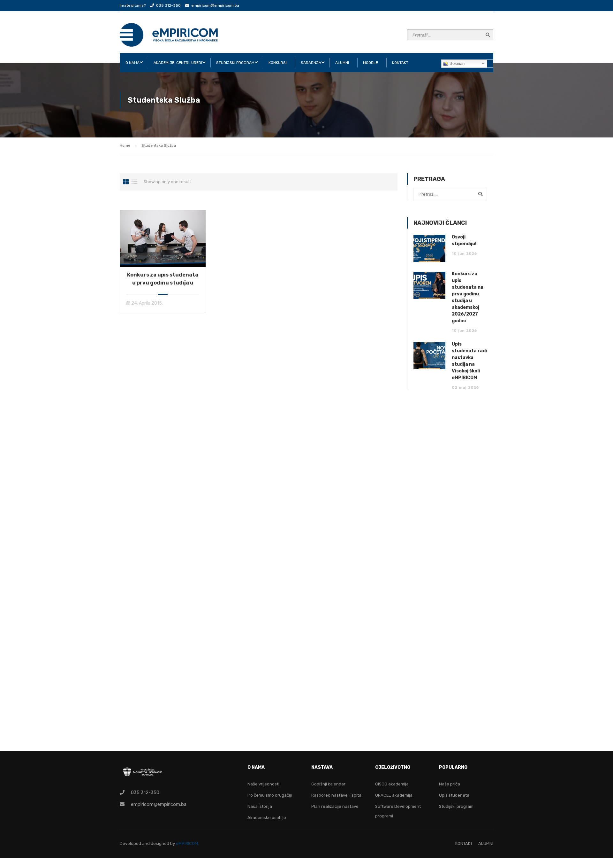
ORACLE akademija (393, 795)
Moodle (370, 62)
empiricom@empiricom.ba (215, 5)
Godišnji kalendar (328, 784)
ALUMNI (342, 62)
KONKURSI (278, 62)
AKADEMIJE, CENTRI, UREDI (178, 62)
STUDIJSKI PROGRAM (235, 62)
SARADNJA (311, 62)
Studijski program (456, 806)
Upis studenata (454, 795)
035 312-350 (168, 5)
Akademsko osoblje (266, 817)
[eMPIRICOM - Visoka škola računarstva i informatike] (169, 35)
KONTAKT (400, 62)
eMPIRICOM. (187, 843)
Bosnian (456, 63)
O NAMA (132, 62)
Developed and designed (145, 843)
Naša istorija (259, 806)
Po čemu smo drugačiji (269, 795)
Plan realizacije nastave (335, 806)
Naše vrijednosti (263, 784)
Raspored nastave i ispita (336, 795)
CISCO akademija (392, 784)
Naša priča (449, 784)
